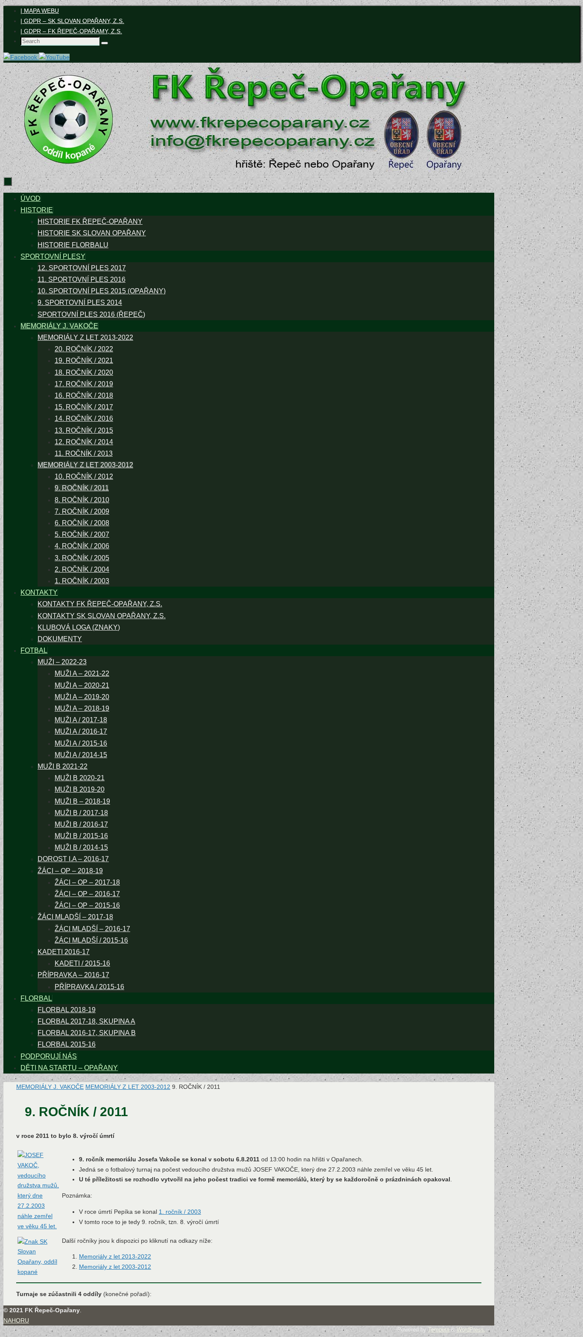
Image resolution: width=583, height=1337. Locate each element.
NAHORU (16, 1320)
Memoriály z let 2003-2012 (127, 1086)
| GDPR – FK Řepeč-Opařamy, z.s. (71, 31)
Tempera (438, 1330)
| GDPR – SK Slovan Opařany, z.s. (72, 20)
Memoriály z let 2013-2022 (115, 1256)
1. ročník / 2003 (180, 1211)
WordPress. (471, 1330)
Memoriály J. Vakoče (50, 1086)
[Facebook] (21, 57)
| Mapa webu (39, 10)
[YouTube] (54, 57)
